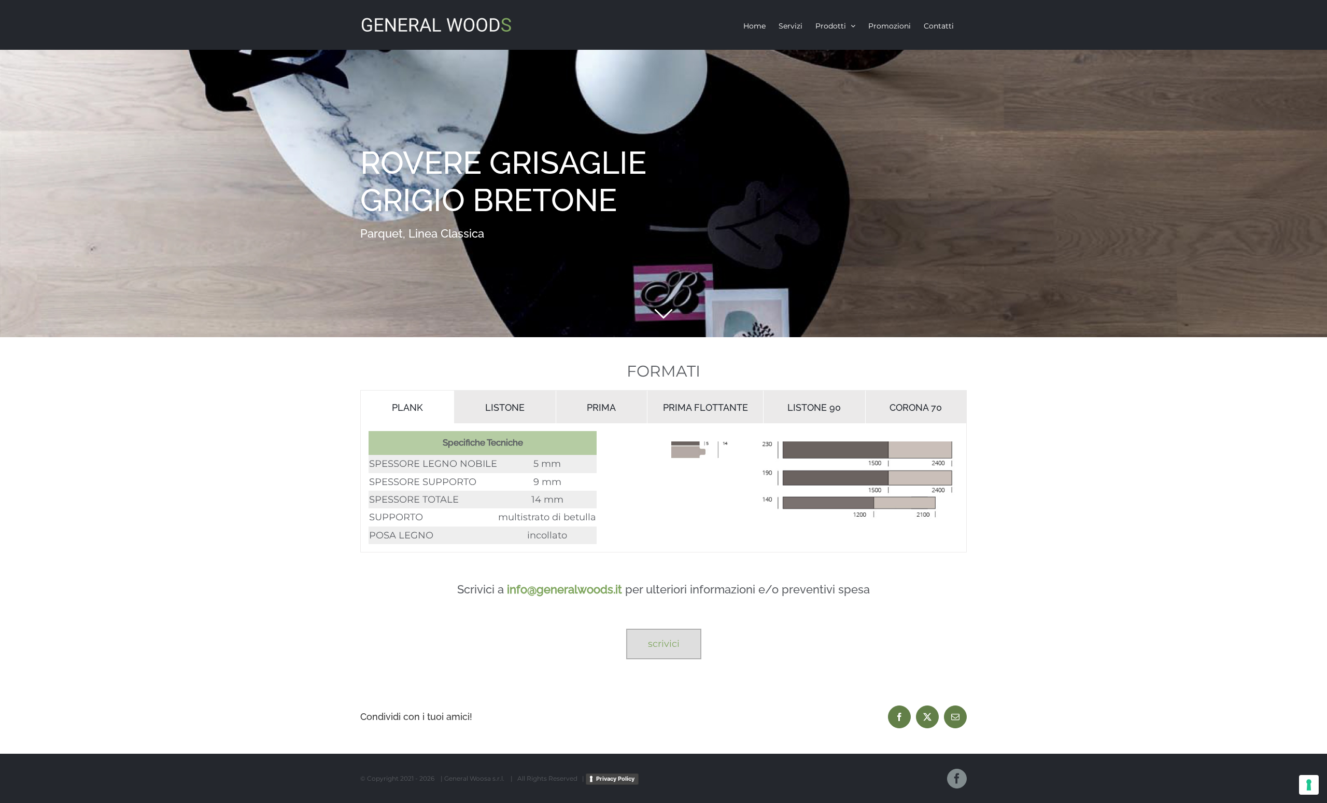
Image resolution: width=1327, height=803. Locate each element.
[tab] (407, 407)
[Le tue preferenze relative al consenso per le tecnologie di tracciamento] (1309, 785)
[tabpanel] (663, 487)
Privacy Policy (615, 778)
